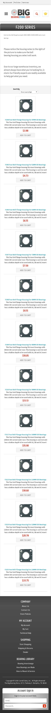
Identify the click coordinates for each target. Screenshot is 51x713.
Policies (17, 2)
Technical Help (25, 633)
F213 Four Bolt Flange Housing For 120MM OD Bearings (25, 524)
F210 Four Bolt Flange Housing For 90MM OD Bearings (25, 389)
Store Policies (25, 614)
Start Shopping (25, 644)
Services (25, 2)
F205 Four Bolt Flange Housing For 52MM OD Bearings (25, 165)
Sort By (16, 89)
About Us (25, 606)
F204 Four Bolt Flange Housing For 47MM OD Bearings (25, 120)
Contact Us (25, 610)
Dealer (25, 652)
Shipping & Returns (25, 648)
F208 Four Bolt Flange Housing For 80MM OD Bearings (25, 300)
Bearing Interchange (26, 663)
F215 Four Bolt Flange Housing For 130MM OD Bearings (25, 569)
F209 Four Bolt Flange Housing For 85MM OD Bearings (25, 344)
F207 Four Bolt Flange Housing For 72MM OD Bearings (25, 255)
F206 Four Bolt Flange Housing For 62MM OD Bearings (25, 210)
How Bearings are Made (25, 667)
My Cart (25, 629)
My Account (7, 2)
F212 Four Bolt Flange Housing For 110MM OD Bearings (25, 479)
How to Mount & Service (25, 671)
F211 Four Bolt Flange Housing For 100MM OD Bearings (25, 434)
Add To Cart (25, 135)
